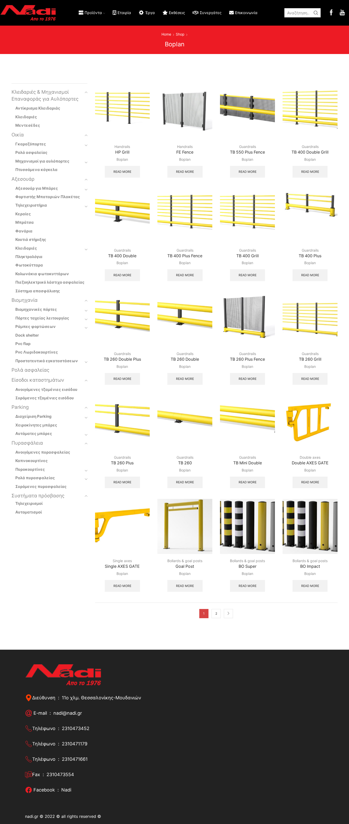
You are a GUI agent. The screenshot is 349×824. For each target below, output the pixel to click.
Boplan (122, 159)
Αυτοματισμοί (28, 512)
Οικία (17, 135)
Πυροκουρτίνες (30, 469)
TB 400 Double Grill (310, 152)
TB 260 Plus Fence (247, 359)
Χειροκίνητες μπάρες (36, 425)
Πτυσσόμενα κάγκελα (36, 169)
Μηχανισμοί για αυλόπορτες (42, 161)
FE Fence (184, 152)
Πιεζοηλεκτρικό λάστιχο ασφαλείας (50, 282)
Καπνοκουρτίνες (31, 460)
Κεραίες (23, 213)
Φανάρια (23, 231)
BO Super (248, 566)
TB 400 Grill (247, 255)
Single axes (122, 561)
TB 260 (185, 463)
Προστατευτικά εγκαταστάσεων (46, 360)
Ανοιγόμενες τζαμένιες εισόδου (46, 389)
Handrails (122, 146)
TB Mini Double (247, 463)
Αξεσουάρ (22, 179)
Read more (122, 172)
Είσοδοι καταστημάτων (37, 380)
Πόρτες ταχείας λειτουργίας (42, 318)
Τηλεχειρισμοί (29, 503)
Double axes (310, 457)
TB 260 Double (185, 359)
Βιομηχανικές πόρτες (36, 309)
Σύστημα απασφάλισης (37, 290)
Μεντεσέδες (27, 125)
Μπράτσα (24, 222)
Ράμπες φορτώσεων (35, 326)
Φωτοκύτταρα (29, 265)
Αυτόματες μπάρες (33, 433)
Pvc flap (22, 343)
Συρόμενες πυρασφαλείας (41, 486)
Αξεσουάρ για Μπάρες (36, 188)
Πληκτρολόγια (28, 256)
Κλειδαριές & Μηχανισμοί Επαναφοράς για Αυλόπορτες (44, 95)
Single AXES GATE (122, 566)
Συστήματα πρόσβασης (37, 496)
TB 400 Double (122, 255)
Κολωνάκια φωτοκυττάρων (42, 273)
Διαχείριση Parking (33, 416)
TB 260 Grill (310, 359)
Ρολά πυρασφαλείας (35, 477)
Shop (180, 34)
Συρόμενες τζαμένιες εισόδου (44, 397)
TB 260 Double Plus (122, 359)
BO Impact (310, 566)
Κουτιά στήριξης (30, 239)
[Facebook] (331, 12)
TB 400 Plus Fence (184, 255)
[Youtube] (342, 12)
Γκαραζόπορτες (30, 144)
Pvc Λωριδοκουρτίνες (36, 352)
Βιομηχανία (24, 300)
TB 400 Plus (310, 255)
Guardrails (247, 146)
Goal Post (185, 566)
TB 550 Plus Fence (247, 152)
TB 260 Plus (122, 463)
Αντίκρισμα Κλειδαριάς (37, 108)
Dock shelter (27, 335)
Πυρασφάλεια (27, 443)
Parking (20, 407)
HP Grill (122, 152)
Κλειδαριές (26, 116)
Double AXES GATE (310, 463)
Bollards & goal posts (184, 561)
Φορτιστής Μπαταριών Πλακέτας (47, 196)
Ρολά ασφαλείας (31, 152)
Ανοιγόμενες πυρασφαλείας (42, 452)
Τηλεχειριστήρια (31, 205)
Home (166, 34)
